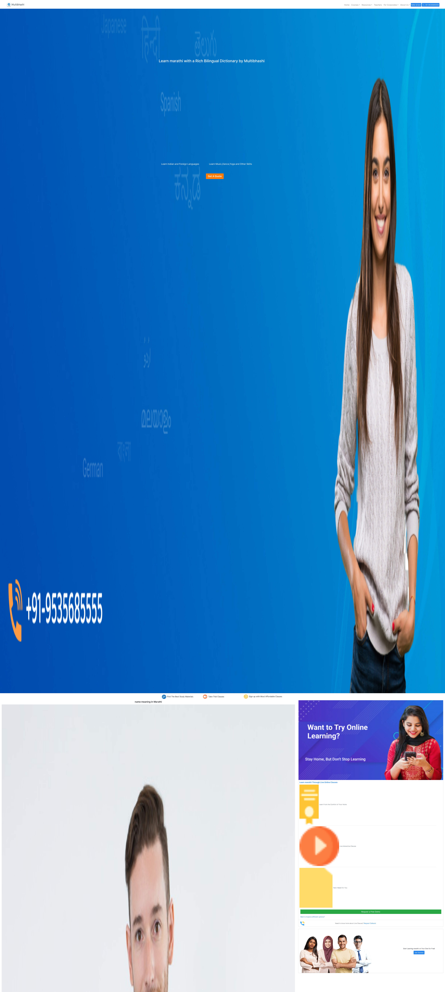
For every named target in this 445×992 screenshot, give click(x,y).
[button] (355, 5)
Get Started (419, 953)
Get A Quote (215, 176)
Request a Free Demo (370, 912)
